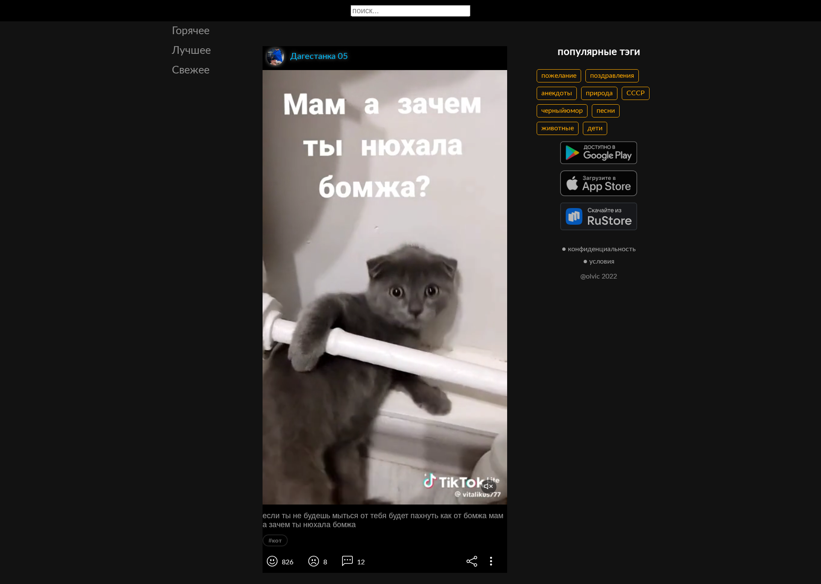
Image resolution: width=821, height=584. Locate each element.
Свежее (191, 70)
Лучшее (191, 50)
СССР (635, 93)
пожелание (558, 75)
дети (595, 128)
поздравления (612, 75)
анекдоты (556, 93)
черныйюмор (562, 110)
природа (599, 93)
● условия (598, 261)
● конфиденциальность (599, 249)
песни (606, 110)
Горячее (191, 31)
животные (557, 128)
